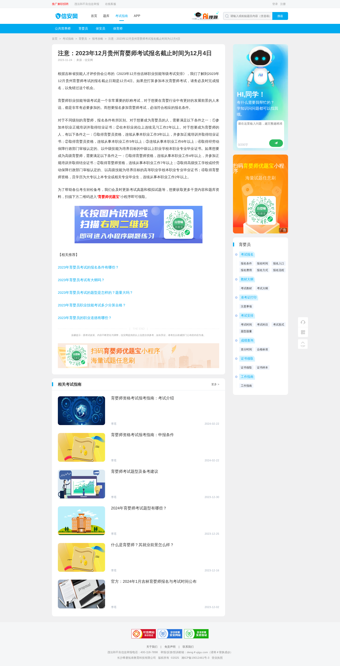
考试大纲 (262, 288)
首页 (94, 16)
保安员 (100, 28)
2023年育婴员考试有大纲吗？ (81, 280)
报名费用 (246, 270)
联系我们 (188, 646)
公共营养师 (63, 28)
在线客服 (110, 4)
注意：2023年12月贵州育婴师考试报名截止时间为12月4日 (144, 38)
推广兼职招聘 (60, 4)
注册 (283, 4)
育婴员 (83, 28)
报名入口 (278, 263)
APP (137, 16)
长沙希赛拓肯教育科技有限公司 (136, 657)
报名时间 (262, 263)
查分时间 (246, 349)
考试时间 (246, 324)
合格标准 (262, 349)
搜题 (280, 16)
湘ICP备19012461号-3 (195, 657)
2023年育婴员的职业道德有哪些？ (85, 318)
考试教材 (246, 288)
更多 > (215, 384)
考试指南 (121, 16)
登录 (275, 4)
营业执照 (217, 657)
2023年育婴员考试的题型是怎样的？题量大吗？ (95, 293)
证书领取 (246, 367)
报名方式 (262, 270)
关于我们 (151, 646)
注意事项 (246, 306)
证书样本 (262, 367)
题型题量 (246, 331)
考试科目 (262, 324)
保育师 (118, 28)
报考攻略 (97, 38)
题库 (106, 16)
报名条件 (246, 263)
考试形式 (278, 324)
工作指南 (246, 385)
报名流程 (278, 270)
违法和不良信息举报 (86, 4)
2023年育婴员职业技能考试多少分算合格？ (92, 305)
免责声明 (170, 646)
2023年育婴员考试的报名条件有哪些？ (88, 267)
